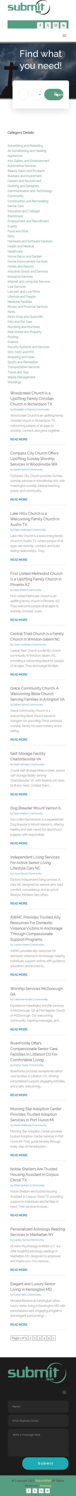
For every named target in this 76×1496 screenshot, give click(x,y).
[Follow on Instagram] (56, 25)
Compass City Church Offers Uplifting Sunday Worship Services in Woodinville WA (34, 458)
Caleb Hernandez (23, 999)
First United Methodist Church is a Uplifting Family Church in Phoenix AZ (36, 579)
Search (58, 94)
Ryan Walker (21, 813)
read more (18, 439)
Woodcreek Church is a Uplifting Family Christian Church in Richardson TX (31, 398)
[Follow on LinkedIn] (63, 25)
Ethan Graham (22, 1185)
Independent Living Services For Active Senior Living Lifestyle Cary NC (35, 862)
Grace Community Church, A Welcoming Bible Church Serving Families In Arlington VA (37, 694)
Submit (46, 1463)
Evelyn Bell (20, 1294)
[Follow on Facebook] (40, 25)
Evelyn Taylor (21, 1065)
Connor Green (21, 944)
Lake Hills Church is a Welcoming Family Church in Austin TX (34, 519)
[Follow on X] (48, 25)
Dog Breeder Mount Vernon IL (36, 808)
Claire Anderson (22, 644)
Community (42, 409)
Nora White (20, 590)
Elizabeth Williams (24, 409)
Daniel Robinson (23, 1125)
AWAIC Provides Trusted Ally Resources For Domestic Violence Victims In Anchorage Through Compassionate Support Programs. (36, 928)
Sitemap (45, 1485)
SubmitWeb (43, 1480)
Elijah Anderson (22, 529)
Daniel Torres (21, 469)
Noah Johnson (21, 764)
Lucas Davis (20, 873)
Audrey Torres (21, 1240)
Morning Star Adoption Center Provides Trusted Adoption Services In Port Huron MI (35, 1114)
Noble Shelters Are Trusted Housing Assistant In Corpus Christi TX (34, 1174)
